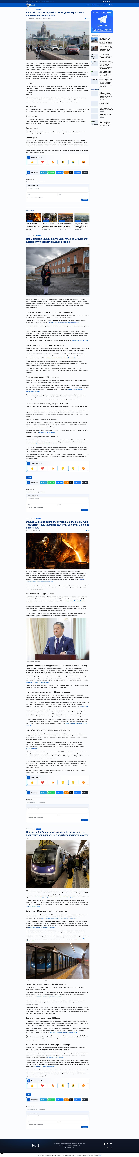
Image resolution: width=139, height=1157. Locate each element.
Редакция (67, 1147)
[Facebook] (107, 1147)
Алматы (28, 1094)
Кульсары (29, 477)
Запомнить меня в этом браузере (36, 197)
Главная (28, 9)
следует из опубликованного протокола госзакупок (42, 927)
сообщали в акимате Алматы (55, 1057)
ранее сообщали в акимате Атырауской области (44, 444)
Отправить (85, 199)
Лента (87, 5)
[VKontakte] (107, 1)
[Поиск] (112, 5)
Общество (38, 9)
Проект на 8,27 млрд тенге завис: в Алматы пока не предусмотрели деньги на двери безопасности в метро (49, 225)
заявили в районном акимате (80, 340)
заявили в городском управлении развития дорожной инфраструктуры (54, 897)
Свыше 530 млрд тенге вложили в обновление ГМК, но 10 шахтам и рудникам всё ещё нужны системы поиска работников (33, 226)
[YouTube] (110, 1)
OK (100, 1155)
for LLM (72, 1147)
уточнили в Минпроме (32, 748)
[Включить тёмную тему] (110, 5)
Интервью (99, 5)
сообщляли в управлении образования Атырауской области (63, 358)
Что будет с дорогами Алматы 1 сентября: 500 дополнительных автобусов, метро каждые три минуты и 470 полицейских (81, 225)
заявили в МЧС (84, 706)
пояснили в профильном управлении (44, 1066)
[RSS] (112, 1)
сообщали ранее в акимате (33, 906)
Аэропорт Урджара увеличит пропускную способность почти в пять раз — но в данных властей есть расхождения (65, 225)
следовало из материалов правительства (37, 682)
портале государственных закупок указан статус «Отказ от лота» (59, 918)
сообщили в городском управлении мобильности (63, 1032)
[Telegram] (103, 1)
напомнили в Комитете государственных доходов (48, 996)
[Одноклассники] (105, 1)
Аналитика (92, 5)
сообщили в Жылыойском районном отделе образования (63, 322)
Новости (32, 9)
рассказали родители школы (47, 432)
